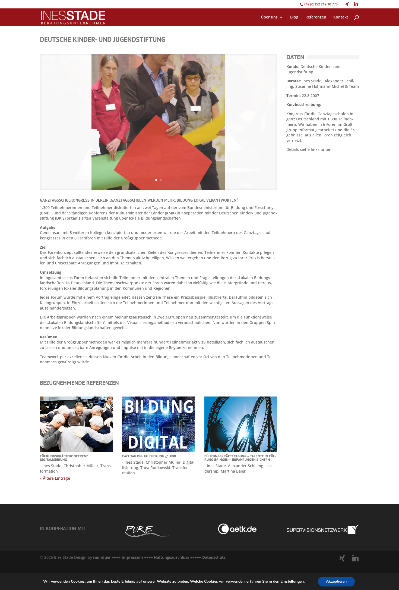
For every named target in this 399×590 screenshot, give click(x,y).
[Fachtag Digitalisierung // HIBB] (158, 424)
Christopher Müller (81, 465)
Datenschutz (214, 557)
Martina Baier (233, 471)
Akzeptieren (336, 581)
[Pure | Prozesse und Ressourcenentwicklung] (147, 538)
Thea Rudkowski (155, 467)
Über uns (269, 17)
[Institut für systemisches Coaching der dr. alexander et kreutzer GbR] (230, 532)
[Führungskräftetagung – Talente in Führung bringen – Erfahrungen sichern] (240, 424)
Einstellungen (292, 581)
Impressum (132, 557)
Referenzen (315, 17)
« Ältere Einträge (55, 478)
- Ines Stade (50, 465)
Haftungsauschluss (172, 557)
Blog (294, 17)
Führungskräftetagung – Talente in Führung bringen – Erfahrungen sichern (240, 458)
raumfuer (102, 557)
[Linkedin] (356, 4)
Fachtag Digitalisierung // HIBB (149, 456)
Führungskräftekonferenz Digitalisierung (64, 458)
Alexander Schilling (245, 465)
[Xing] (347, 4)
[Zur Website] (322, 532)
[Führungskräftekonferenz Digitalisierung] (76, 424)
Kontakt (340, 17)
